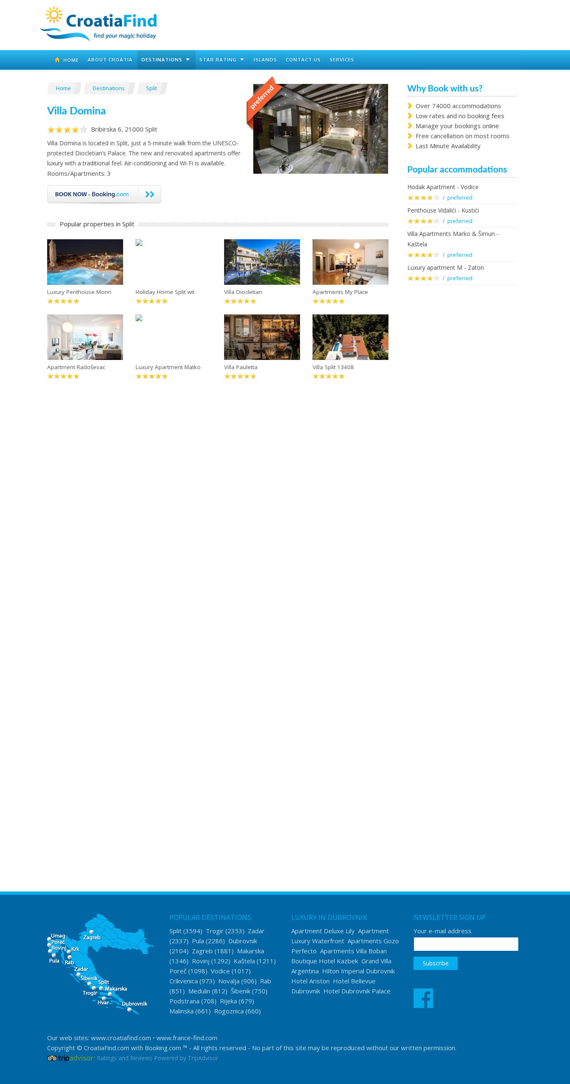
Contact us (303, 59)
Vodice (220, 971)
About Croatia (110, 59)
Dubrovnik (242, 941)
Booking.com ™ (166, 1047)
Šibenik (240, 991)
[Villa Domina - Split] (320, 128)
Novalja (229, 981)
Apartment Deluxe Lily (323, 931)
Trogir (215, 931)
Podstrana (184, 1001)
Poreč (178, 971)
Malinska (181, 1011)
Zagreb (202, 951)
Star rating (218, 59)
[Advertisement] (462, 426)
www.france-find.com (186, 1037)
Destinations (161, 59)
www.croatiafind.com (121, 1037)
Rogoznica (229, 1011)
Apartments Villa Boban (353, 951)
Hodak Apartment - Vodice (443, 187)
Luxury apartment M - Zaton (445, 267)
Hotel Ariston (310, 981)
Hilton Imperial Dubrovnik (358, 971)
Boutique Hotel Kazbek (324, 961)
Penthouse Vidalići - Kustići (443, 210)
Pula (198, 941)
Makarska (250, 951)
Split (152, 88)
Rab (265, 981)
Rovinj (200, 961)
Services (342, 59)
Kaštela (244, 961)
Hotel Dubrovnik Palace (357, 991)
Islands (265, 59)
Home (69, 60)
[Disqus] (217, 518)
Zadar (256, 931)
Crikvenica (183, 981)
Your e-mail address (443, 931)
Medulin (199, 991)
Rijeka (228, 1001)
